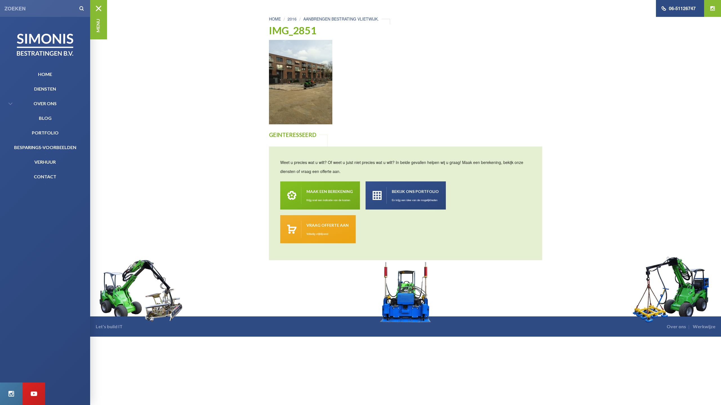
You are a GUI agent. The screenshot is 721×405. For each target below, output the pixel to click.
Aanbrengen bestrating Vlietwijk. (341, 19)
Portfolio (45, 132)
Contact (45, 176)
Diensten (45, 88)
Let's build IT (109, 326)
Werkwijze (704, 326)
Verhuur (45, 162)
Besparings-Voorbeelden (45, 147)
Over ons (45, 103)
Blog (45, 118)
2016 (292, 19)
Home (45, 74)
